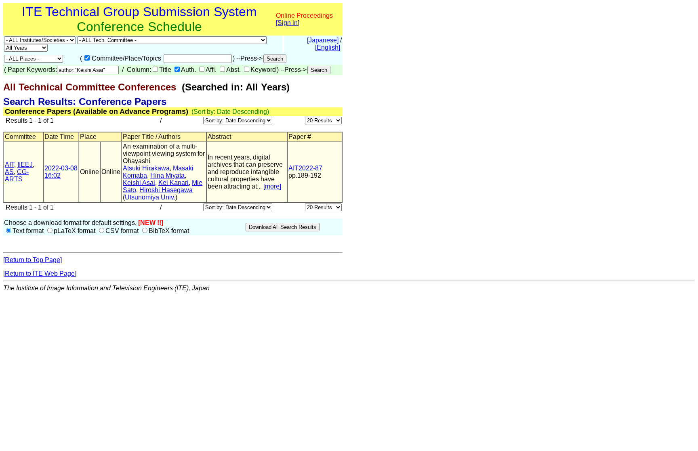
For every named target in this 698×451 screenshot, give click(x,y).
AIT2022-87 (305, 168)
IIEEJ (25, 164)
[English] (327, 47)
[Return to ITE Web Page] (39, 273)
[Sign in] (287, 22)
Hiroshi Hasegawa (166, 190)
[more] (272, 186)
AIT (9, 164)
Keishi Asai (139, 182)
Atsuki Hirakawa (146, 168)
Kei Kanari (173, 182)
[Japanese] (322, 40)
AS (9, 171)
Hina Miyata (167, 175)
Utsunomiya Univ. (150, 197)
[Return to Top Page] (32, 259)
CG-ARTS (17, 175)
